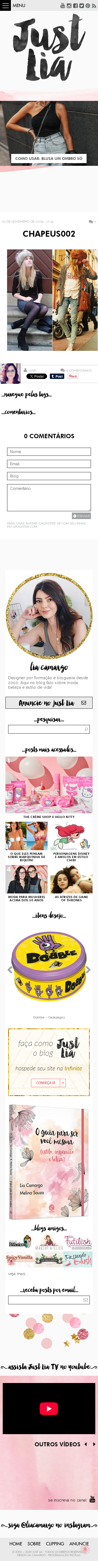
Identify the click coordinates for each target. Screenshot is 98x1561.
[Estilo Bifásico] (20, 1242)
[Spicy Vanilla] (20, 1260)
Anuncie (79, 1544)
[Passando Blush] (78, 1260)
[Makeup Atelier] (49, 1242)
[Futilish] (78, 1242)
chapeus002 (49, 234)
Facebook (75, 5)
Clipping (55, 1544)
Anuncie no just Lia (46, 703)
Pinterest (87, 5)
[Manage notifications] (85, 1549)
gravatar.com (25, 527)
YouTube (62, 5)
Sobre (34, 1544)
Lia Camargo (36, 1555)
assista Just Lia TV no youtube (49, 1367)
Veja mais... (18, 1274)
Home (16, 1544)
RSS (94, 5)
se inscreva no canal (67, 1500)
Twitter (81, 5)
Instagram (69, 5)
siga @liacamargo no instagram (49, 1525)
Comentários (79, 370)
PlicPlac (75, 1555)
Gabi (32, 370)
